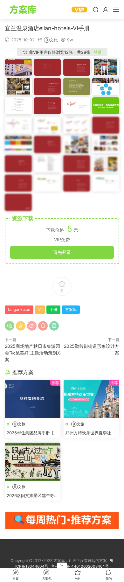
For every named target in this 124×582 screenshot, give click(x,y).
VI (40, 309)
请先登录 (62, 252)
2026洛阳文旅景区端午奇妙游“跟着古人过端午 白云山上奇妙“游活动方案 (32, 496)
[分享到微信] (9, 326)
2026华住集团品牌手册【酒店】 (32, 433)
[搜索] (96, 9)
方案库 (24, 9)
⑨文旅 (51, 39)
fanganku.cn (19, 309)
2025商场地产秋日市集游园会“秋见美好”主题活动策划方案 (33, 352)
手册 (53, 309)
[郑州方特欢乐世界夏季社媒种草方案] (91, 399)
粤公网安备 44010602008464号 (80, 566)
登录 (97, 52)
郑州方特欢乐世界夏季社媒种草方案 (90, 433)
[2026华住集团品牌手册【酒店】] (32, 399)
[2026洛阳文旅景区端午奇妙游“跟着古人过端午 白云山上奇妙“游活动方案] (32, 462)
